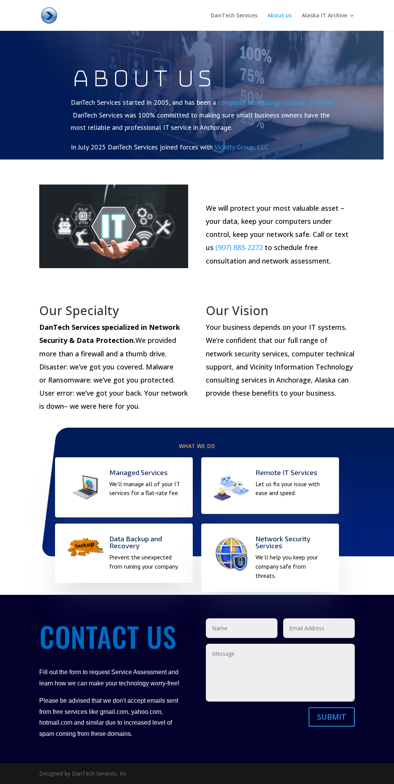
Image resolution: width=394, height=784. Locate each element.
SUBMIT (331, 717)
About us (279, 16)
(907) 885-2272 (239, 247)
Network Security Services (283, 542)
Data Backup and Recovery (135, 542)
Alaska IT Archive (324, 16)
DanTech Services (234, 16)
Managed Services (138, 472)
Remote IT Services (286, 472)
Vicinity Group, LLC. (241, 147)
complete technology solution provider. (275, 102)
